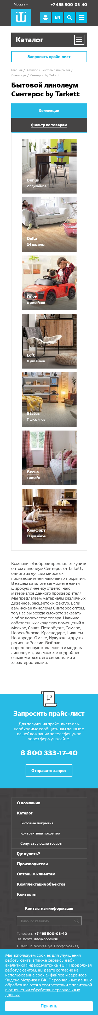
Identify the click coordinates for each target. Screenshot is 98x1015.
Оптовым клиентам (36, 873)
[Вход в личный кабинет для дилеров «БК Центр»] (45, 17)
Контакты (26, 894)
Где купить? (28, 853)
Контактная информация (49, 908)
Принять (49, 1006)
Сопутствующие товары (41, 843)
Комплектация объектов (41, 884)
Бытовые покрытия (36, 823)
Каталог (25, 813)
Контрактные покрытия (40, 833)
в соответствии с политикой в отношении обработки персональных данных (48, 989)
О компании (28, 802)
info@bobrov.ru (46, 939)
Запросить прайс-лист (49, 56)
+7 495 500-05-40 (68, 4)
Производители (32, 863)
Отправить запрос (49, 770)
